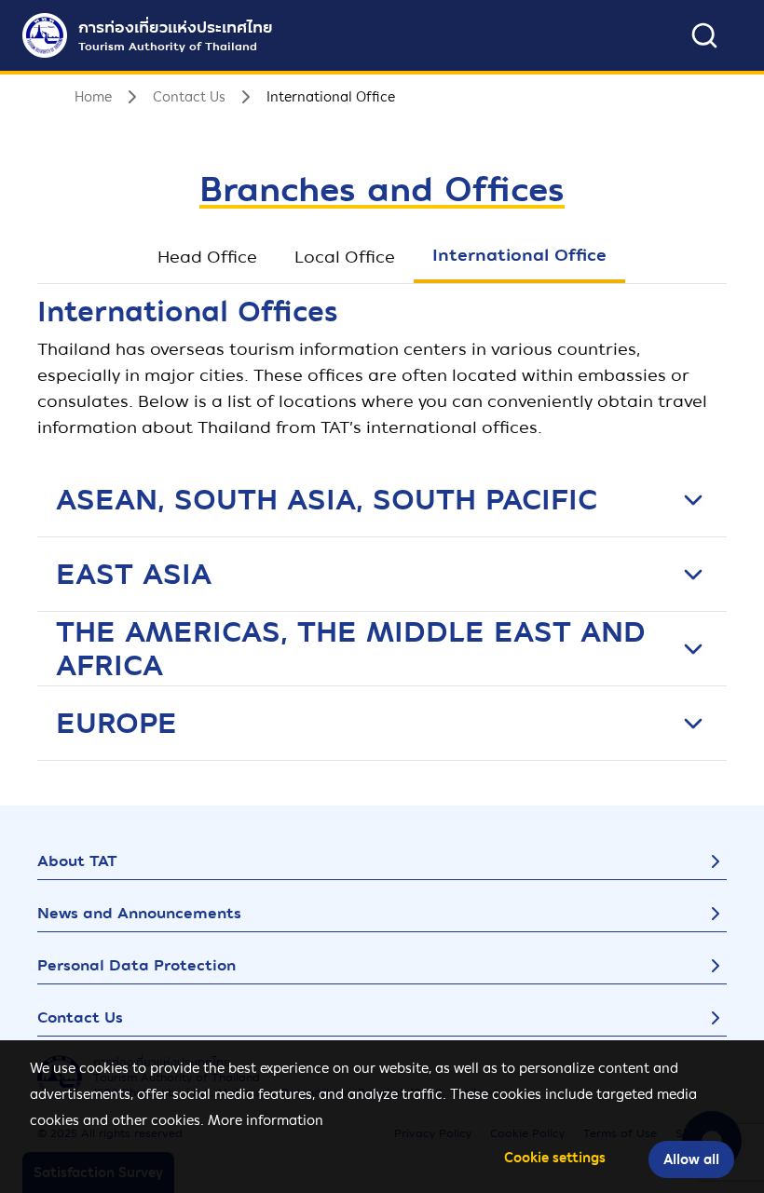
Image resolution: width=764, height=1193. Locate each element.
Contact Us (80, 1017)
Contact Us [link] (189, 97)
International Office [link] (330, 97)
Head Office (207, 256)
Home (93, 97)
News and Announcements (139, 913)
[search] (704, 35)
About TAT (77, 861)
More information (265, 1120)
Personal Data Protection (136, 965)
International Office (519, 254)
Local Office (344, 256)
